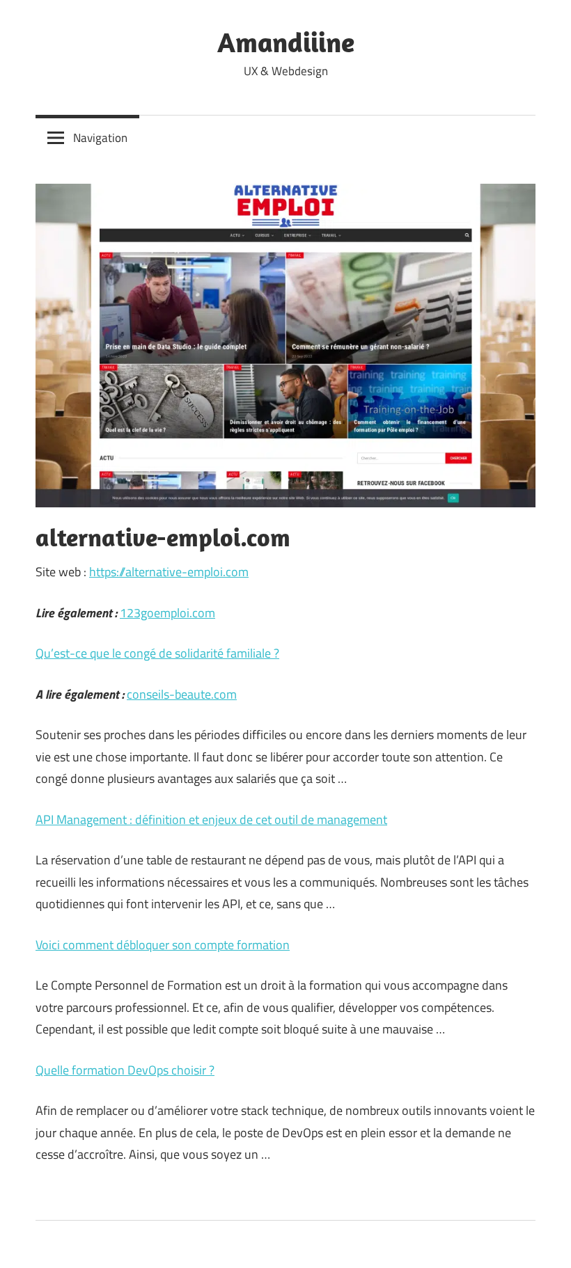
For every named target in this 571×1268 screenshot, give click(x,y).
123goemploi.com (167, 612)
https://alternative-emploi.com (169, 571)
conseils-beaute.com (182, 694)
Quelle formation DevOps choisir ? (125, 1070)
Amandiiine (285, 41)
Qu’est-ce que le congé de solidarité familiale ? (157, 653)
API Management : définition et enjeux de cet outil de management (211, 819)
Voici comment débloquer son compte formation (163, 944)
